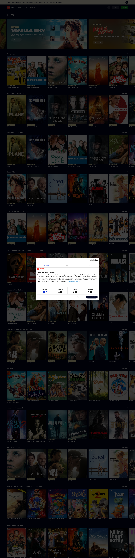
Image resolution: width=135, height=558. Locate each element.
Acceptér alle (91, 297)
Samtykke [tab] (46, 265)
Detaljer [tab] (68, 265)
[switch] (60, 292)
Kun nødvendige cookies (77, 297)
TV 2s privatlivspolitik (74, 281)
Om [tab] (89, 265)
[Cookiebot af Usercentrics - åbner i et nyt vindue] (91, 260)
